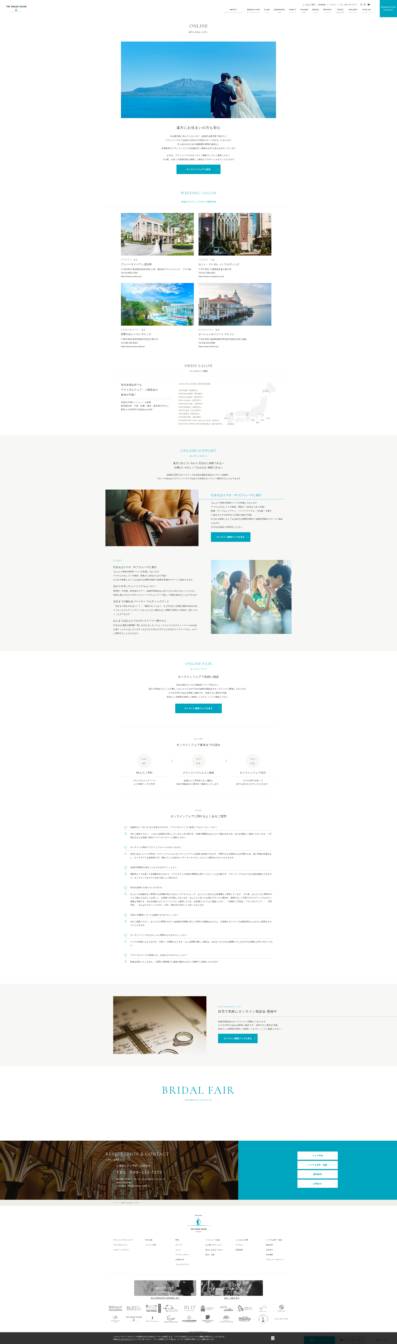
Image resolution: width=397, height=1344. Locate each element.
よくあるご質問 (309, 5)
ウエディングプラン (121, 1250)
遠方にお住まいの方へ (214, 1250)
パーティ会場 (150, 1245)
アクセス (332, 5)
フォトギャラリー (182, 1264)
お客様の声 (179, 1259)
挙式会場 (148, 1240)
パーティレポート (182, 1255)
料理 (177, 1240)
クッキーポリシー (125, 1339)
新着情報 (322, 5)
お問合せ (317, 1184)
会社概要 (269, 1255)
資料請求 (317, 1174)
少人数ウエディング (213, 1245)
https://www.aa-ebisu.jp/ (131, 276)
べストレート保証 (212, 1240)
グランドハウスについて (123, 1240)
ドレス (178, 1250)
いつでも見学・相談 (317, 1165)
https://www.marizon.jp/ (208, 346)
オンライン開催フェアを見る (231, 537)
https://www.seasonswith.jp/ (133, 346)
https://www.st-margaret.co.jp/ (211, 276)
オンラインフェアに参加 (198, 169)
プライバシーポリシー (275, 1259)
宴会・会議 (209, 1255)
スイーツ (179, 1245)
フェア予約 (317, 1155)
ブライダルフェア (120, 1245)
